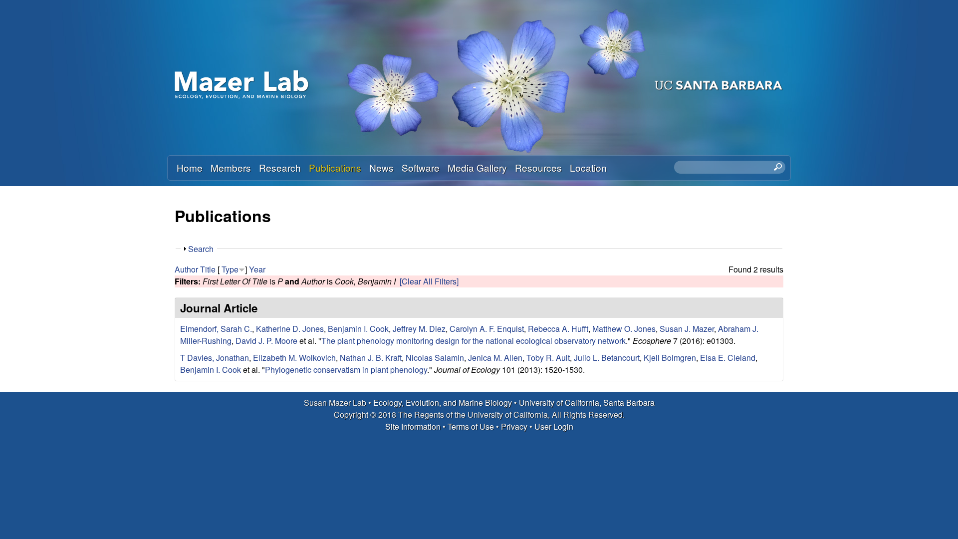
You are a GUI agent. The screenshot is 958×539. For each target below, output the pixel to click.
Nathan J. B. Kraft (371, 357)
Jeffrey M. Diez (419, 328)
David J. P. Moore (266, 340)
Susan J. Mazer (687, 328)
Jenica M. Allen (495, 357)
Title (208, 269)
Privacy (514, 426)
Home (190, 167)
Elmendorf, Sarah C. (216, 328)
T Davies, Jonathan (214, 357)
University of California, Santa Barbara (587, 402)
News (381, 167)
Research (280, 167)
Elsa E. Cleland (727, 357)
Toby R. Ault (548, 357)
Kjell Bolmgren (670, 357)
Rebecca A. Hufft (558, 328)
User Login (553, 426)
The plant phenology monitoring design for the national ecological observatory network (473, 340)
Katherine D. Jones (290, 328)
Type (230, 269)
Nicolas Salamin (435, 357)
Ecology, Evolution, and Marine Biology (442, 402)
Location (588, 167)
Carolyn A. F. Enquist (487, 328)
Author (186, 269)
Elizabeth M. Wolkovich (294, 357)
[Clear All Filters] (429, 281)
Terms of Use (471, 426)
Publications (335, 167)
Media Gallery (477, 167)
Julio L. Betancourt (607, 357)
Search (201, 249)
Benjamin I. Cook (358, 328)
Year (257, 269)
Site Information (413, 426)
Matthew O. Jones (624, 328)
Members (231, 167)
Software (421, 167)
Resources (538, 167)
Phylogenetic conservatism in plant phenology (346, 369)
